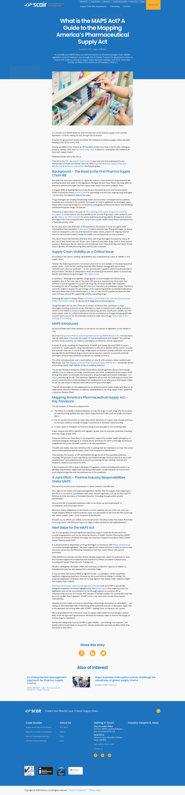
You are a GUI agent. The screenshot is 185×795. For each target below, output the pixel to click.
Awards (63, 732)
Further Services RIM (120, 1)
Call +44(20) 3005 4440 (104, 744)
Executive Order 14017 (85, 149)
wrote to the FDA (82, 192)
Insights (95, 49)
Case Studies (95, 1)
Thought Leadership (42, 690)
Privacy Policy (95, 790)
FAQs (62, 736)
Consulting (114, 6)
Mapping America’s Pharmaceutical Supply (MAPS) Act (92, 363)
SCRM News (102, 49)
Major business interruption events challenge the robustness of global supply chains (125, 679)
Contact (126, 6)
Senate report (101, 588)
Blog (142, 1)
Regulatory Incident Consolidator (39, 732)
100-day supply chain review (77, 161)
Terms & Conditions (77, 790)
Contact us (98, 749)
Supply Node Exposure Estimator (39, 727)
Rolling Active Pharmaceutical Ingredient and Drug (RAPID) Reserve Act (90, 336)
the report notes (92, 274)
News (62, 741)
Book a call (153, 5)
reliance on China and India (69, 217)
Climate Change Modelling (36, 741)
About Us (133, 1)
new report (84, 229)
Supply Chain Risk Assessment (93, 6)
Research (107, 1)
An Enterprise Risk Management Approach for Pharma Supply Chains (46, 680)
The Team (64, 727)
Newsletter (83, 1)
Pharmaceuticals (52, 688)
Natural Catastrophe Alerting (37, 736)
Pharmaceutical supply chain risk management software (76, 586)
